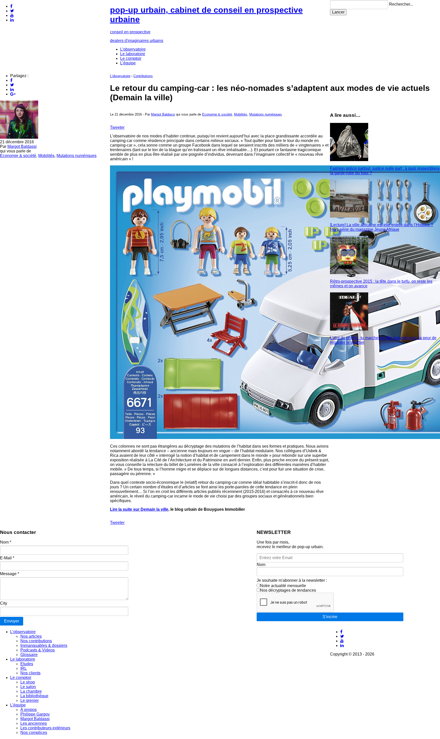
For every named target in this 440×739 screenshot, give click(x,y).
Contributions (143, 76)
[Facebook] (11, 6)
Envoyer (11, 621)
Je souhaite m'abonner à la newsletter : (292, 580)
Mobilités (46, 155)
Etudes (26, 664)
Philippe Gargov (35, 714)
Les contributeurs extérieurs (45, 728)
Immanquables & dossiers (43, 645)
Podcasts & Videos (37, 650)
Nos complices (33, 732)
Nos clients (30, 673)
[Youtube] (12, 15)
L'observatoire (120, 76)
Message (9, 574)
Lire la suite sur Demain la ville (139, 509)
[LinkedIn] (12, 20)
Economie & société (18, 155)
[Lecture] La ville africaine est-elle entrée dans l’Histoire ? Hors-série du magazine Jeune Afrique (381, 227)
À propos (28, 709)
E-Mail (7, 558)
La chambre (31, 691)
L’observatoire (133, 49)
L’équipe (128, 63)
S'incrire (330, 617)
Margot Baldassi (22, 146)
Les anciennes (33, 723)
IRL (23, 668)
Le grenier (29, 700)
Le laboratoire (132, 54)
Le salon (28, 687)
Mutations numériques (77, 155)
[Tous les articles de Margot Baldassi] (19, 137)
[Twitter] (12, 11)
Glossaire (29, 654)
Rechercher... (401, 4)
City (3, 603)
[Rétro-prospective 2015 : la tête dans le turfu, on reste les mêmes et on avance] (349, 273)
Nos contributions (36, 641)
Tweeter (117, 127)
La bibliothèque (34, 696)
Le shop (27, 682)
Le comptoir (130, 58)
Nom (5, 542)
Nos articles (31, 636)
